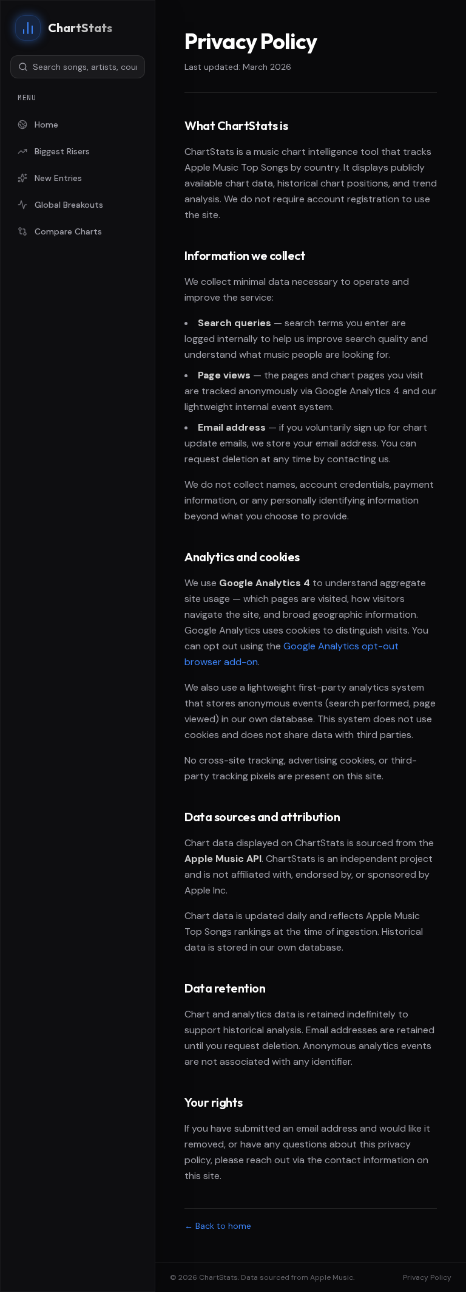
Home (46, 124)
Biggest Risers (62, 151)
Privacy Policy (427, 1277)
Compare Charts (68, 231)
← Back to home (217, 1225)
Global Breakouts (69, 204)
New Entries (58, 178)
